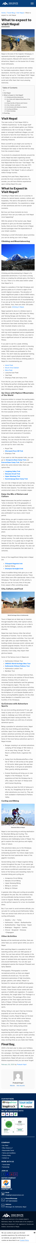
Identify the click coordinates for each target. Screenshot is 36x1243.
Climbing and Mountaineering (15, 97)
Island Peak (9, 365)
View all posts (21, 1085)
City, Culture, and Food (13, 105)
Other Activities (11, 111)
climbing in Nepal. (18, 307)
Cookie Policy (24, 1240)
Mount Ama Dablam (12, 368)
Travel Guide (6, 1164)
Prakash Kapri (22, 1064)
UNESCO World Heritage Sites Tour (18, 663)
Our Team (5, 1145)
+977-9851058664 (11, 1201)
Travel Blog (11, 13)
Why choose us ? (7, 1148)
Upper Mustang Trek (12, 476)
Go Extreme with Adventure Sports (17, 107)
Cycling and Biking (12, 109)
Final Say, (7, 113)
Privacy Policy (6, 1155)
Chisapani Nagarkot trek (14, 563)
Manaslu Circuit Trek (12, 474)
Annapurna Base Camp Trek (16, 460)
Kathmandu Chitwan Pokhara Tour (17, 666)
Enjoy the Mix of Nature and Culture (17, 103)
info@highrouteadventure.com (14, 1195)
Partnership (5, 1167)
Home (3, 13)
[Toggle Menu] (32, 3)
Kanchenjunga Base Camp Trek (16, 479)
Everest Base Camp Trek (10, 462)
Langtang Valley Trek (13, 471)
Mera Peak (9, 370)
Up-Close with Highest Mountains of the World (18, 100)
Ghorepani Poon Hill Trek (14, 451)
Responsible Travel (8, 1150)
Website (12, 1085)
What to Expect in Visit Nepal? (13, 95)
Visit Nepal (20, 13)
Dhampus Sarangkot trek (14, 568)
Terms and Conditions (9, 1153)
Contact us (5, 1158)
